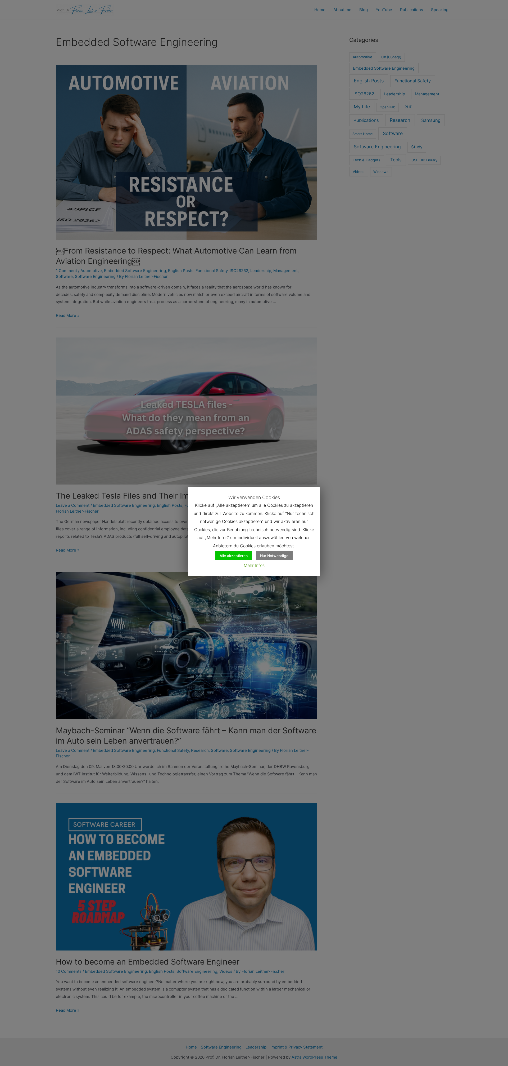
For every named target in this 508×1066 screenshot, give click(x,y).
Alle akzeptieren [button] (234, 555)
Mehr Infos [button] (254, 565)
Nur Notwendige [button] (274, 555)
